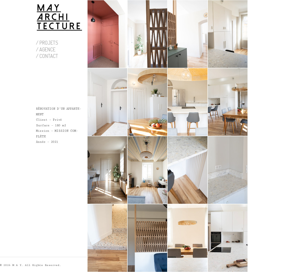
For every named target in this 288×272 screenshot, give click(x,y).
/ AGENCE (45, 49)
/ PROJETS (47, 42)
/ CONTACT (47, 56)
